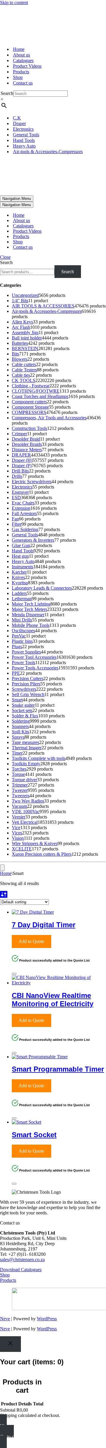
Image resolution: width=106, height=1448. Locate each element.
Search (7, 93)
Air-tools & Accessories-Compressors (48, 151)
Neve (5, 1318)
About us (21, 54)
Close (5, 257)
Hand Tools (24, 140)
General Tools (26, 134)
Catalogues (23, 60)
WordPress (47, 1318)
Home (18, 49)
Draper (19, 123)
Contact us (23, 82)
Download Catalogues (21, 1269)
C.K (17, 117)
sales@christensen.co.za (22, 1259)
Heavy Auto (24, 145)
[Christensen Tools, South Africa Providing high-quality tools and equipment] (53, 23)
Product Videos (27, 66)
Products (21, 71)
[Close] (14, 974)
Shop (18, 77)
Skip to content (14, 2)
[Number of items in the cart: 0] (2, 868)
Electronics (23, 129)
